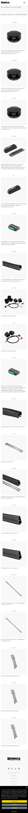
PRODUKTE (14, 778)
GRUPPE (14, 775)
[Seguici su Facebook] (9, 768)
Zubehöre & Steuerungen (7, 14)
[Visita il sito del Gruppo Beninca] (19, 768)
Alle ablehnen (14, 804)
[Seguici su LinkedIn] (13, 768)
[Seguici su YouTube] (16, 768)
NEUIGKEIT (14, 781)
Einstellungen (14, 807)
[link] (5, 2)
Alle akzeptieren (14, 801)
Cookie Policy (14, 811)
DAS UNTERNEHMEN (14, 772)
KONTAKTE (14, 784)
